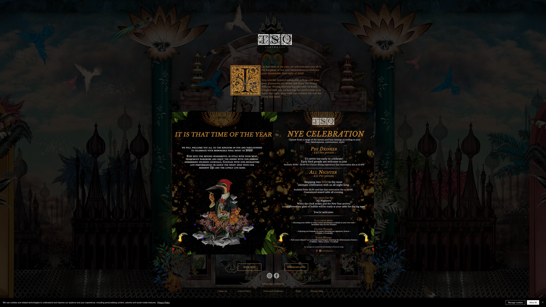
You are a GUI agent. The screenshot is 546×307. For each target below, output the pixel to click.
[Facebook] (276, 275)
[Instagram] (269, 275)
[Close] (542, 302)
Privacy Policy (163, 302)
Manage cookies (515, 302)
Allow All (533, 302)
